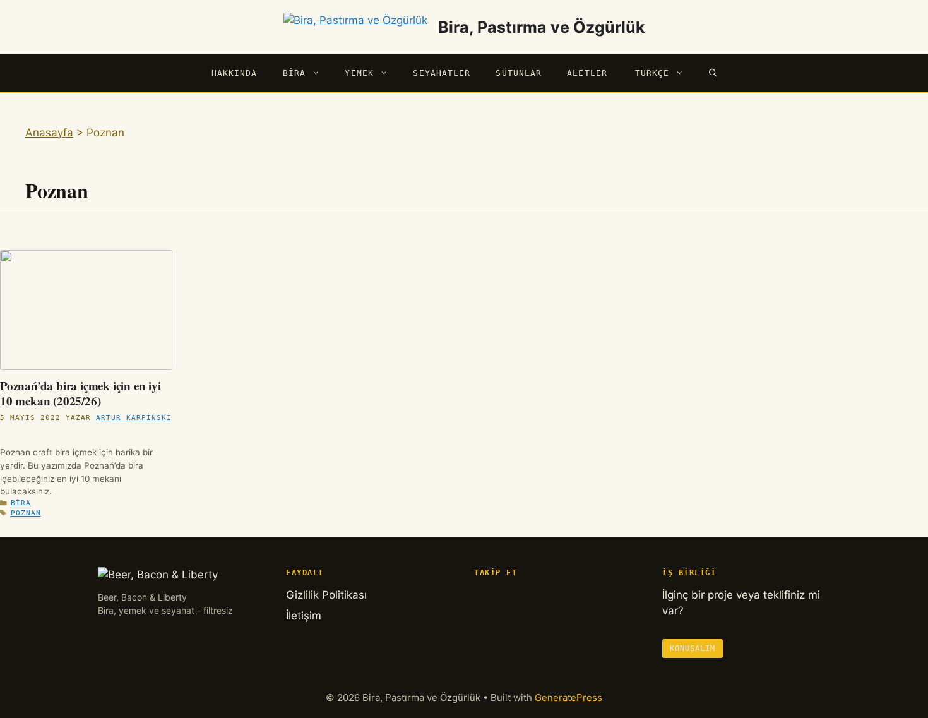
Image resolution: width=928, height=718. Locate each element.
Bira (294, 73)
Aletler (587, 73)
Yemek (359, 73)
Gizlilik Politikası (326, 595)
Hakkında (234, 73)
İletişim (303, 615)
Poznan (26, 513)
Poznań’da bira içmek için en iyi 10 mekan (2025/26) (80, 393)
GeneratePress (568, 697)
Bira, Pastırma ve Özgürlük (541, 27)
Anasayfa (49, 132)
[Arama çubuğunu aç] (713, 73)
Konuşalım (692, 648)
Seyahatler (441, 73)
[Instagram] (513, 597)
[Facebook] (484, 597)
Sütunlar (519, 73)
